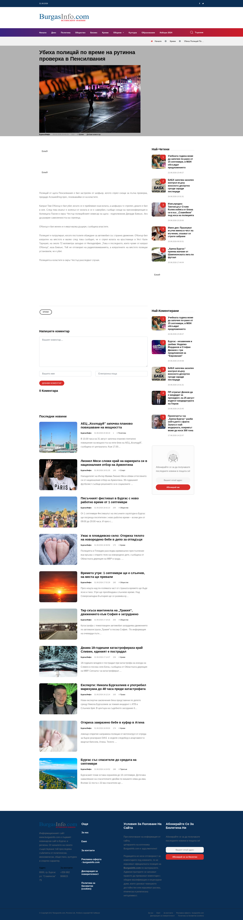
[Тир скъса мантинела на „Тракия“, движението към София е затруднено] (58, 624)
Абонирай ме (173, 487)
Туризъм (123, 769)
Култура (133, 32)
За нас (85, 832)
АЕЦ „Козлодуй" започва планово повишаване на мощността (107, 425)
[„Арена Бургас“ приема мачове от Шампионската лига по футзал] (159, 254)
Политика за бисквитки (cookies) (88, 886)
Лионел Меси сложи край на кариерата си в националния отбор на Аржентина (114, 462)
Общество (80, 32)
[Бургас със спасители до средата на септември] (58, 773)
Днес (53, 32)
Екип (84, 841)
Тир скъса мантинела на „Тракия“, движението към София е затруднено (109, 612)
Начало (43, 32)
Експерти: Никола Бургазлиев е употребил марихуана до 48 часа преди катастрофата (113, 686)
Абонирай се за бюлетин (184, 857)
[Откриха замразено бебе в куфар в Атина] (58, 736)
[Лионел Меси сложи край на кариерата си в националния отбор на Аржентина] (58, 474)
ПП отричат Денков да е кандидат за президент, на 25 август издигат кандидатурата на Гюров (181, 398)
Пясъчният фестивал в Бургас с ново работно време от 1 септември (110, 500)
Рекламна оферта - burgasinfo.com (190, 913)
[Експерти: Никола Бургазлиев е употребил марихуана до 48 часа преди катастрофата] (58, 698)
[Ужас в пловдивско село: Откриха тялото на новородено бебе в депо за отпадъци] (58, 549)
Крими (105, 32)
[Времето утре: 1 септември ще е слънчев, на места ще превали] (58, 586)
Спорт (122, 470)
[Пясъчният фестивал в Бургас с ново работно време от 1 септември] (58, 512)
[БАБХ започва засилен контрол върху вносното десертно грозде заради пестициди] (159, 186)
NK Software (95, 913)
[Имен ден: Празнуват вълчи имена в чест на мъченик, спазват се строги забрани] (159, 233)
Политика (65, 32)
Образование (148, 32)
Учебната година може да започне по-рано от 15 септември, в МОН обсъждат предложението (180, 162)
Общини (117, 32)
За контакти (88, 850)
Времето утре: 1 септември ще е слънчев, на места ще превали (113, 574)
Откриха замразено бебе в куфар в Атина (112, 722)
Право (122, 695)
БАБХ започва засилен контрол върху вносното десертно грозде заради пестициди (181, 186)
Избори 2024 (166, 32)
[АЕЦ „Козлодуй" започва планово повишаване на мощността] (58, 437)
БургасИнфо (44, 134)
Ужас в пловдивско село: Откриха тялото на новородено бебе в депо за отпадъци (112, 537)
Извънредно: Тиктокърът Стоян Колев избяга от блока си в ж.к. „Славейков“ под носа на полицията (181, 210)
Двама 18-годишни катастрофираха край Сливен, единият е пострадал (112, 649)
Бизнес (93, 32)
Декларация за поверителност (162, 916)
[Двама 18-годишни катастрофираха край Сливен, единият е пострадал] (58, 661)
